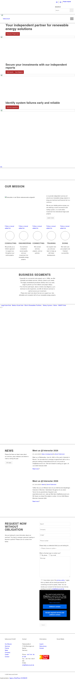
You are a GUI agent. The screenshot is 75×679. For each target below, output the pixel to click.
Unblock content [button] (54, 607)
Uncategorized (49, 454)
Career (7, 654)
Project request (67, 1)
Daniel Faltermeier (60, 454)
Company (7, 652)
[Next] (2, 307)
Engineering (25, 243)
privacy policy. (61, 580)
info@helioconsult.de (28, 665)
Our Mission (8, 644)
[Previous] (0, 307)
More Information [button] (55, 603)
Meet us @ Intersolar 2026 (45, 450)
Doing (65, 243)
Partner (7, 648)
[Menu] (71, 18)
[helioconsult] (5, 18)
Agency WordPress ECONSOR (18, 678)
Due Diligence (19, 72)
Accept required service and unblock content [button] (54, 614)
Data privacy (43, 646)
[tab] (5, 305)
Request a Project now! (13, 34)
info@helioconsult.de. (58, 589)
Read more (36, 469)
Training (51, 243)
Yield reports (10, 72)
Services (7, 646)
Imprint (41, 644)
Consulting (10, 243)
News (43, 454)
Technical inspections (12, 107)
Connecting (38, 243)
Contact (7, 656)
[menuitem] (57, 2)
